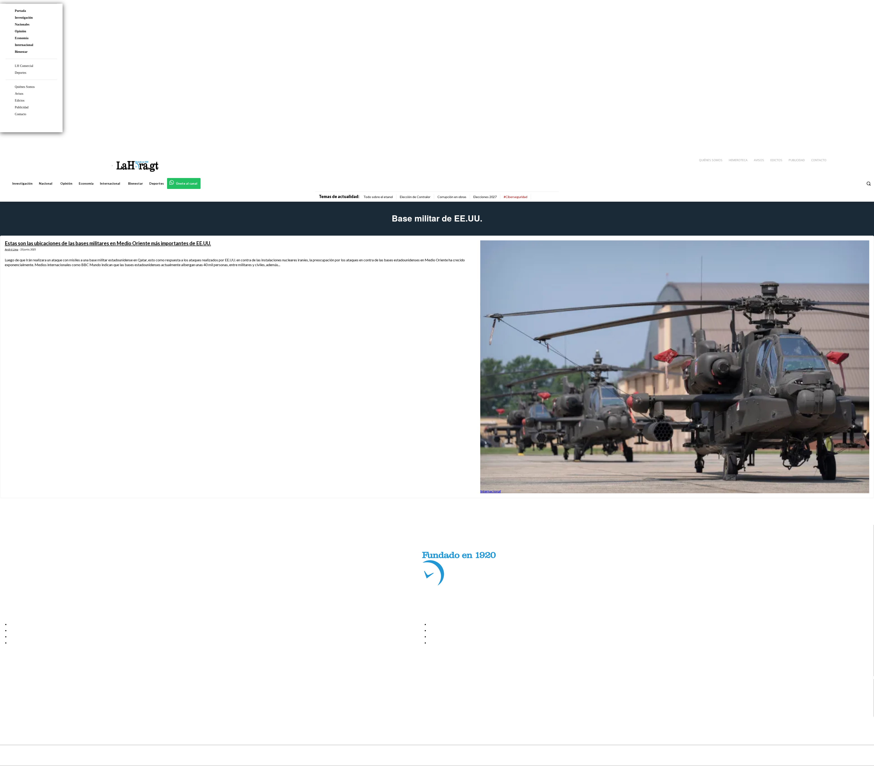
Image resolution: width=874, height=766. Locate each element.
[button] (868, 183)
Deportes (20, 72)
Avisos (19, 93)
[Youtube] (865, 141)
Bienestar (21, 51)
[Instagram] (841, 141)
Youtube (20, 714)
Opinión (20, 31)
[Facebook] (833, 141)
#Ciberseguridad (515, 197)
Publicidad (21, 107)
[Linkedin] (849, 141)
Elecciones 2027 (485, 197)
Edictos (19, 100)
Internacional (24, 45)
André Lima (11, 249)
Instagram (21, 697)
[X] (7, 708)
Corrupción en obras (451, 197)
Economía (21, 38)
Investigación (24, 17)
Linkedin (20, 702)
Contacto (20, 114)
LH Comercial (24, 66)
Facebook (21, 691)
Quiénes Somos (25, 87)
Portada (20, 11)
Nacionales (22, 24)
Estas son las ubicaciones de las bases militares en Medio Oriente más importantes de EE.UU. (108, 243)
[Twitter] (857, 141)
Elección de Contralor (415, 197)
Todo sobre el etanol (378, 197)
